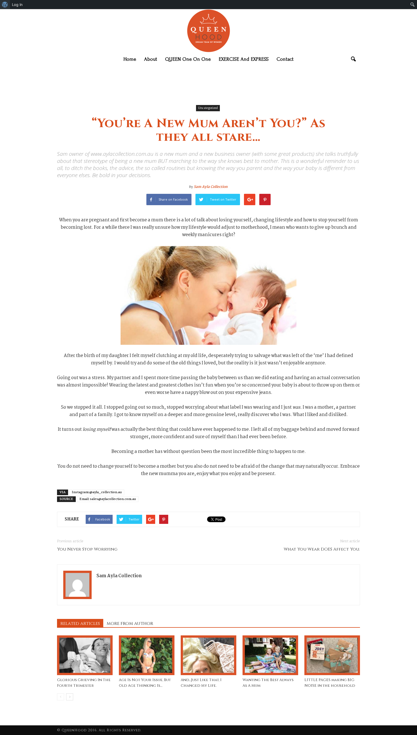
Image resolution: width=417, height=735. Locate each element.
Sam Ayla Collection (211, 187)
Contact (285, 59)
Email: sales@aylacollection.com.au (107, 499)
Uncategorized (208, 108)
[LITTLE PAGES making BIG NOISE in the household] (332, 655)
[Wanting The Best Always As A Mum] (270, 655)
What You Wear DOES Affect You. (322, 549)
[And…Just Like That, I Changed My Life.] (208, 655)
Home (129, 59)
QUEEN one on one (188, 59)
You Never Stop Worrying (87, 549)
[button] (353, 59)
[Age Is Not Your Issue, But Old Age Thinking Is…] (146, 655)
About (150, 59)
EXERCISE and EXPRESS (244, 59)
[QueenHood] (208, 30)
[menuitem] (5, 4)
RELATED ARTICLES (80, 624)
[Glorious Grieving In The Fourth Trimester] (85, 655)
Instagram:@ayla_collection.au (97, 492)
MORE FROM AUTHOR (130, 624)
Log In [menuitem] (17, 4)
